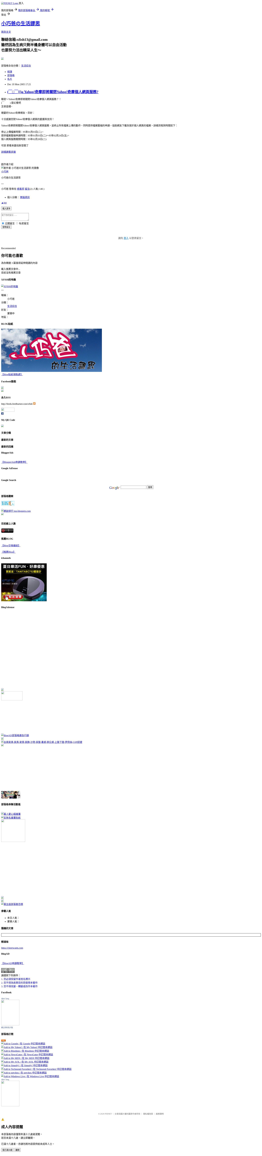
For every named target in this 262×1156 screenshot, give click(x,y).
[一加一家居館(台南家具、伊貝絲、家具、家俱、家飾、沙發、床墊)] (41, 742)
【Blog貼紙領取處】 (12, 374)
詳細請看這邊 (8, 152)
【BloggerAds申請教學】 (14, 462)
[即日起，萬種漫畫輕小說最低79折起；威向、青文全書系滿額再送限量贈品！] (10, 797)
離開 (17, 1150)
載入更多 (6, 208)
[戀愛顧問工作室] (2, 900)
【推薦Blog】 (8, 552)
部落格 (11, 75)
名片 (9, 79)
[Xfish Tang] (2, 388)
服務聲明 (160, 1114)
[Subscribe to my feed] (34, 404)
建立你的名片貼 (7, 1027)
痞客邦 (20, 189)
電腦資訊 (25, 197)
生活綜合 (26, 65)
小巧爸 (4, 171)
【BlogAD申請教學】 (12, 963)
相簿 (9, 71)
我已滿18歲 (7, 1150)
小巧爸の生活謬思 (20, 23)
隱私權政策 (148, 1114)
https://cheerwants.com (12, 948)
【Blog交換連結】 (10, 545)
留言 (27, 189)
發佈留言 (6, 227)
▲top (4, 202)
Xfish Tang (5, 998)
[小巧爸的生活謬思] (2, 391)
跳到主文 (6, 32)
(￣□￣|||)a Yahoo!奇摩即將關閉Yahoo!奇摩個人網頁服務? (52, 92)
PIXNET (108, 1114)
